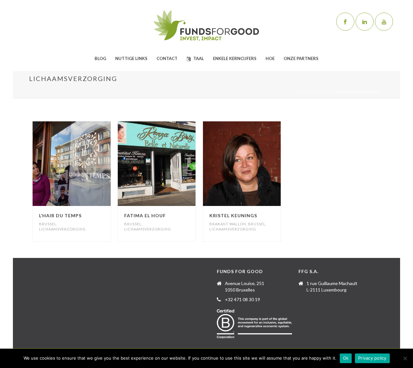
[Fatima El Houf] (168, 164)
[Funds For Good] (206, 25)
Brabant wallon (227, 224)
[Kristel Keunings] (253, 164)
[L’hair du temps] (83, 164)
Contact (166, 58)
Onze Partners (301, 58)
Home (304, 92)
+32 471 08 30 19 (242, 299)
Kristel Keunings (233, 215)
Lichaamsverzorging (62, 229)
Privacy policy (372, 358)
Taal (198, 58)
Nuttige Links (131, 58)
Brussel (322, 92)
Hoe (270, 58)
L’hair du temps (60, 215)
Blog (100, 58)
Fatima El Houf (145, 215)
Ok (346, 358)
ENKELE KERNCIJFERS (235, 58)
